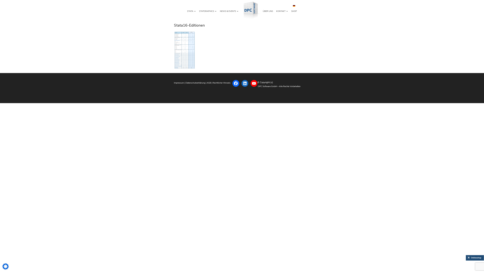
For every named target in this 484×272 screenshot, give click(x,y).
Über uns (268, 11)
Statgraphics (206, 11)
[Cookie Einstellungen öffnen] (6, 268)
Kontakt (280, 11)
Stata (190, 11)
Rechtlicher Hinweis (222, 82)
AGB (209, 82)
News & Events (228, 11)
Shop (294, 11)
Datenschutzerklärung (195, 82)
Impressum (179, 82)
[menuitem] (294, 5)
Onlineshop (476, 257)
